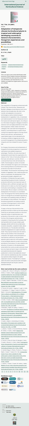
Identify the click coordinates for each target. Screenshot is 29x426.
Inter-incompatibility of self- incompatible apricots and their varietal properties (14, 301)
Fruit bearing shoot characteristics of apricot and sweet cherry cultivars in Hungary (14, 344)
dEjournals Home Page (8, 1)
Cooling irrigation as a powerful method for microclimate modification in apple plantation (14, 274)
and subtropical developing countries (15, 66)
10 (19, 371)
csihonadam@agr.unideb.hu (14, 407)
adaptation (4, 66)
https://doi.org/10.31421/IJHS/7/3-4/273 (13, 47)
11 (22, 371)
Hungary (3, 68)
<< (2, 371)
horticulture (4, 64)
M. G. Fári (4, 52)
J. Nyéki (9, 52)
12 (24, 371)
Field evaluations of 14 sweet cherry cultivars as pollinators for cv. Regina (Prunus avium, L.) (14, 294)
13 (27, 371)
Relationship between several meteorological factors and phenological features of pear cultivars (13, 332)
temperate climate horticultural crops (15, 64)
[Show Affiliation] (7, 50)
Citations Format (6, 100)
